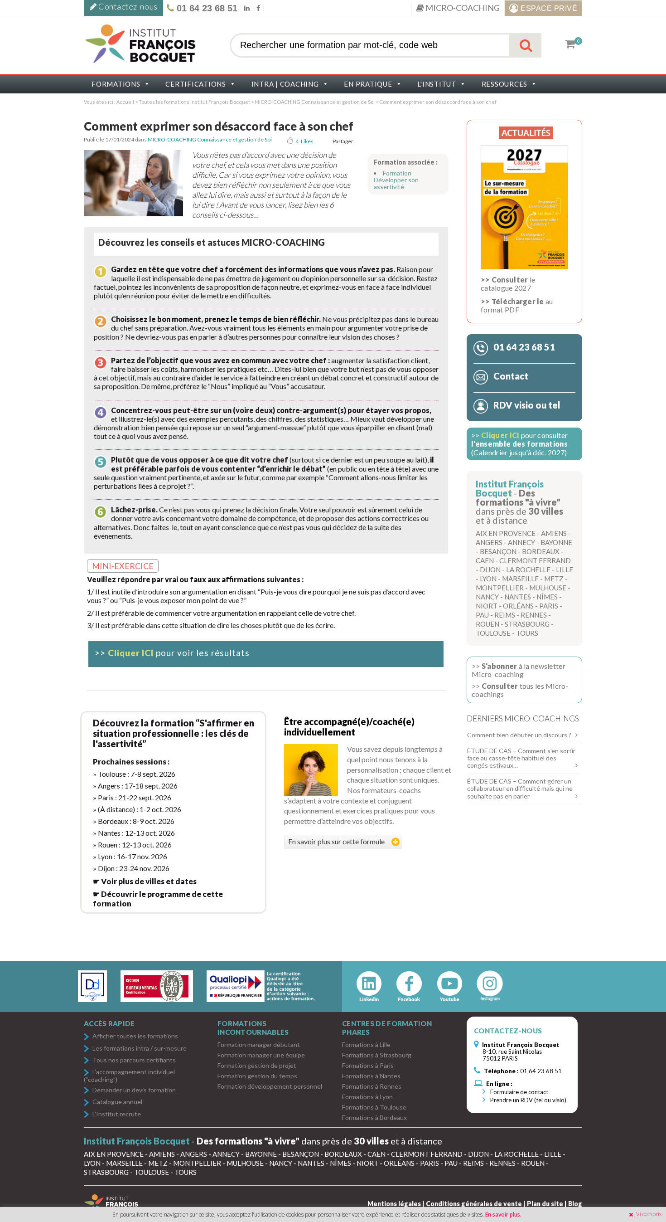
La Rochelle (528, 569)
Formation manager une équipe (261, 1055)
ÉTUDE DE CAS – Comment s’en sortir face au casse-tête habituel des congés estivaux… (521, 758)
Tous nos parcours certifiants (134, 1060)
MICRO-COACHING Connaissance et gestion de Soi (315, 102)
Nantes (517, 597)
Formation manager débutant (258, 1044)
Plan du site (545, 1203)
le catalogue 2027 (508, 283)
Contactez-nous (127, 6)
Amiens (554, 533)
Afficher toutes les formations (135, 1036)
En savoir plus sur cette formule (336, 841)
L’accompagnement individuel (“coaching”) (129, 1075)
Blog (575, 1203)
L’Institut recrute (116, 1114)
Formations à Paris (368, 1065)
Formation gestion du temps (257, 1076)
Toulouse (493, 633)
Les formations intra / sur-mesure (139, 1048)
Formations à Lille (366, 1044)
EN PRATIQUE (368, 84)
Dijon (490, 569)
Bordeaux (541, 551)
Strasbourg (527, 624)
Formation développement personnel (269, 1086)
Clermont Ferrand (535, 560)
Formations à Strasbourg (376, 1055)
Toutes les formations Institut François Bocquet (195, 102)
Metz (554, 578)
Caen (485, 560)
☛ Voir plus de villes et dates (145, 881)
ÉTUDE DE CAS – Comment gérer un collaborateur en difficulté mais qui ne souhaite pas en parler (520, 788)
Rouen (487, 624)
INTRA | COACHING (285, 84)
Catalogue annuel (117, 1102)
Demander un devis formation (134, 1090)
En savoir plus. (503, 1214)
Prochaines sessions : (131, 761)
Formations (116, 84)
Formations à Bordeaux (374, 1117)
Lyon (488, 578)
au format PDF (517, 305)
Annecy (521, 542)
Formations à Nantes (371, 1076)
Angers (489, 542)
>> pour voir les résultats (172, 653)
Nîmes (547, 597)
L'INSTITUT (436, 84)
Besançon (498, 551)
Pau (482, 615)
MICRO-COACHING (462, 8)
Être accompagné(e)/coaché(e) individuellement (349, 726)
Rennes (534, 615)
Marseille (520, 578)
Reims (504, 615)
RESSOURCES (505, 84)
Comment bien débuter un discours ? (519, 735)
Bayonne (556, 542)
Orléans (518, 606)
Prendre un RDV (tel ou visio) (527, 1100)
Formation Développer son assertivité (396, 179)
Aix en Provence (506, 533)
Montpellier (500, 588)
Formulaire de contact (518, 1091)
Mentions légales (394, 1203)
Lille (564, 569)
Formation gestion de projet (256, 1065)
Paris (548, 606)
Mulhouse (547, 588)
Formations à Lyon (367, 1097)
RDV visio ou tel (526, 404)
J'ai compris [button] (647, 1214)
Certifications (195, 84)
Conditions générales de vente (474, 1203)
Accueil (125, 102)
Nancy (487, 597)
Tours (527, 633)
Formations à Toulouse (374, 1107)
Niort (486, 606)
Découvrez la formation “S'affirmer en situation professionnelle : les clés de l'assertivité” (173, 733)
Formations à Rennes (371, 1086)
